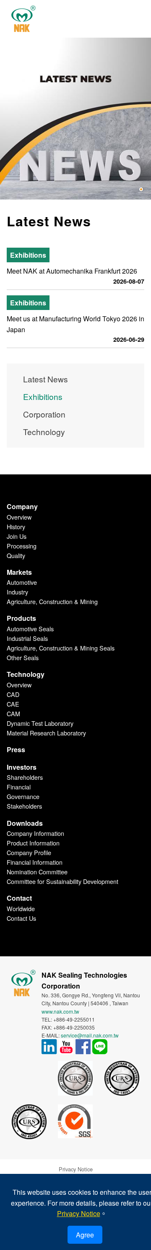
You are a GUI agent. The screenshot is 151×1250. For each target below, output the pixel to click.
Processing (21, 545)
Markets (19, 572)
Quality (16, 555)
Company (22, 506)
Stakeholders (24, 806)
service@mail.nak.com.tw (90, 1035)
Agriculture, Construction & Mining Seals (61, 647)
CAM (13, 713)
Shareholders (25, 777)
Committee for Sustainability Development (62, 881)
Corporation (44, 414)
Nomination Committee (37, 871)
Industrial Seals (27, 638)
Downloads (25, 823)
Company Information (35, 833)
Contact (19, 898)
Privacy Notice (76, 1169)
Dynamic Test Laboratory (40, 723)
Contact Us (21, 918)
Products (21, 618)
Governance (23, 796)
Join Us (16, 536)
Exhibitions (42, 396)
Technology (44, 431)
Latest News (45, 378)
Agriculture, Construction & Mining (52, 601)
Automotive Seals (30, 628)
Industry (17, 591)
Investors (21, 767)
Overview (19, 516)
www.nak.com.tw (60, 1011)
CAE (13, 703)
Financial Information (34, 862)
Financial (19, 786)
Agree (85, 1235)
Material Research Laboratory (46, 732)
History (16, 526)
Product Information (33, 842)
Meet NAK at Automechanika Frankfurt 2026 (72, 271)
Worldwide (21, 908)
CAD (13, 694)
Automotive (22, 582)
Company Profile (29, 852)
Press (16, 749)
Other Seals (23, 657)
